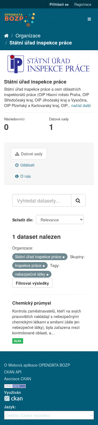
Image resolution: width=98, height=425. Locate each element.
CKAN (13, 398)
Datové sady (31, 153)
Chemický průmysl (31, 303)
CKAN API (13, 372)
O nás (25, 176)
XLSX (17, 341)
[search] (78, 200)
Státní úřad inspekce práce (41, 42)
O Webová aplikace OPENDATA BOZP (37, 365)
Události (26, 165)
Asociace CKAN (17, 378)
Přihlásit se (59, 4)
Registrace (82, 4)
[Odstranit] (63, 257)
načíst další (81, 105)
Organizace (28, 35)
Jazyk (9, 406)
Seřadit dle (22, 219)
